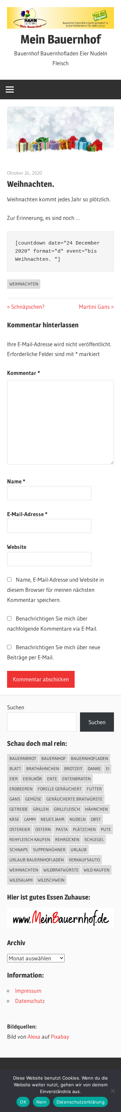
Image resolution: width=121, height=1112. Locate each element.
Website (16, 546)
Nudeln (78, 819)
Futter (94, 788)
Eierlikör (32, 778)
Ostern (43, 829)
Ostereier (19, 829)
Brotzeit (73, 768)
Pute (106, 829)
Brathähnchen (42, 768)
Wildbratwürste (61, 870)
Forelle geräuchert (60, 788)
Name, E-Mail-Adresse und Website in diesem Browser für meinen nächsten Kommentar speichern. (55, 589)
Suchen (15, 707)
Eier (13, 778)
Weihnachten (23, 283)
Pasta (62, 829)
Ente (52, 778)
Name (16, 481)
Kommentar (23, 372)
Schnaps (18, 849)
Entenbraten (76, 778)
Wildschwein (51, 880)
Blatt (15, 768)
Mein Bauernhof (61, 39)
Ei (107, 768)
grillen (41, 809)
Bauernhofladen (89, 758)
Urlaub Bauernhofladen (36, 859)
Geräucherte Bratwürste (74, 799)
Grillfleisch (67, 809)
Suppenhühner (49, 849)
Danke (94, 768)
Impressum (28, 990)
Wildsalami (21, 880)
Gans (14, 799)
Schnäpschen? (28, 306)
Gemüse (33, 799)
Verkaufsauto (84, 859)
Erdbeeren (21, 788)
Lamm (30, 819)
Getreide (18, 809)
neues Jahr (53, 819)
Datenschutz (30, 1000)
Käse (14, 819)
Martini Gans (94, 306)
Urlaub (79, 849)
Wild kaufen (97, 870)
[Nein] (112, 1090)
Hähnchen (96, 809)
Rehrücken (67, 839)
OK (23, 1102)
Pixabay (60, 1036)
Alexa (34, 1036)
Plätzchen (84, 829)
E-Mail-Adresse (27, 513)
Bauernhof (53, 758)
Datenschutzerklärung (80, 1102)
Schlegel (94, 839)
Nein (41, 1102)
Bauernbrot (22, 758)
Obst (96, 819)
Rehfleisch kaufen (29, 839)
